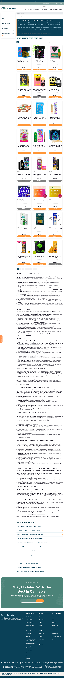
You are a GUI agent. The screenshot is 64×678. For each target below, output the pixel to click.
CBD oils (57, 300)
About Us (28, 636)
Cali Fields (19, 60)
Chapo (34, 171)
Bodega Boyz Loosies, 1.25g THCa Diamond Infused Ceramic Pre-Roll (24, 257)
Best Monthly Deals (34, 9)
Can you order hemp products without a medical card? (30, 559)
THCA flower (55, 289)
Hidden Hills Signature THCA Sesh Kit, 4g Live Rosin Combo (39, 146)
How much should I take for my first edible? (27, 555)
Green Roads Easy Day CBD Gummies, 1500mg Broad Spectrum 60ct (55, 201)
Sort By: (49, 42)
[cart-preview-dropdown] (59, 6)
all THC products (49, 285)
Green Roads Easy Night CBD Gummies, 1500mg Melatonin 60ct (39, 201)
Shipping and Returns (30, 643)
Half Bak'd (50, 88)
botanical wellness (27, 362)
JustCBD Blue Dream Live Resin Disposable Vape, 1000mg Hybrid (55, 174)
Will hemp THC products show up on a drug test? (29, 546)
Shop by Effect (5, 30)
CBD (3, 18)
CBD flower (43, 324)
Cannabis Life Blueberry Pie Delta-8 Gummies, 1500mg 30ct (24, 201)
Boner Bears (19, 143)
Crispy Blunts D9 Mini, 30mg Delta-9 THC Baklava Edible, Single (24, 118)
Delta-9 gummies (34, 501)
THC (3, 16)
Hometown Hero (42, 616)
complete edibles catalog (50, 319)
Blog (27, 655)
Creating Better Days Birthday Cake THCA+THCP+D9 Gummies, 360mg (39, 62)
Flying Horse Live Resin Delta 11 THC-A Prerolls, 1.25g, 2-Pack (55, 118)
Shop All (26, 9)
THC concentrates (48, 329)
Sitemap (28, 658)
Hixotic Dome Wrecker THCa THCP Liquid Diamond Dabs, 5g (55, 146)
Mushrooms (5, 21)
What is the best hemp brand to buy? (26, 551)
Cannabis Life (20, 199)
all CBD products (51, 300)
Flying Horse (41, 639)
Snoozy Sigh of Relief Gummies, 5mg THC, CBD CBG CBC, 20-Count (40, 118)
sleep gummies (56, 304)
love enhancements (30, 358)
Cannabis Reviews (30, 625)
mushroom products (32, 514)
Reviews (60, 9)
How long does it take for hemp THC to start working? (30, 538)
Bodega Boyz (20, 255)
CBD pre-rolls (50, 327)
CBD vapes (42, 322)
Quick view (24, 58)
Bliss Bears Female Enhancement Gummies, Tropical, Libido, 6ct (24, 146)
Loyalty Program (53, 9)
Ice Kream (35, 88)
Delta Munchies (42, 630)
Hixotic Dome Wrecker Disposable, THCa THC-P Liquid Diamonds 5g (24, 174)
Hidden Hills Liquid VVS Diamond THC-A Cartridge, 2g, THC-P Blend (55, 62)
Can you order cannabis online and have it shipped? (29, 526)
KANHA (34, 255)
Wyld (40, 628)
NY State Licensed (59, 3)
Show (1, 339)
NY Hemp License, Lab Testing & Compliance (31, 640)
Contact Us (28, 633)
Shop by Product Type (7, 33)
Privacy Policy (29, 650)
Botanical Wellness (6, 23)
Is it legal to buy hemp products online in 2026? (28, 530)
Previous (1, 1)
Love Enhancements (7, 26)
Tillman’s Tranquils (42, 641)
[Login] (62, 6)
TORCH (40, 622)
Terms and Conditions (30, 652)
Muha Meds (19, 88)
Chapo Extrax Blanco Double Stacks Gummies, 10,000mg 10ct (39, 174)
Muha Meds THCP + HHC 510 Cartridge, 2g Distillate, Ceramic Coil (24, 90)
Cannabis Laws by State (31, 630)
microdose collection (49, 365)
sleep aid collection (42, 348)
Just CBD (50, 171)
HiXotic (49, 143)
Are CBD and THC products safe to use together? (29, 563)
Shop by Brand (44, 9)
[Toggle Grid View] (17, 42)
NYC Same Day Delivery (31, 628)
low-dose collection (46, 353)
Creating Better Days (37, 60)
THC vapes (36, 322)
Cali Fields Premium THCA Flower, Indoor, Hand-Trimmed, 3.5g (24, 62)
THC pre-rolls (43, 327)
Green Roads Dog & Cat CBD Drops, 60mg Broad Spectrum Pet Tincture (55, 229)
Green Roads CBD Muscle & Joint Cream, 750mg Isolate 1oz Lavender (24, 229)
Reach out (29, 516)
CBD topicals (28, 335)
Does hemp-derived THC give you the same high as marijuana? (32, 542)
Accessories (5, 28)
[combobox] (49, 6)
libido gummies (39, 358)
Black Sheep (50, 255)
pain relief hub (40, 351)
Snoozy (40, 625)
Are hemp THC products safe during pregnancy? (29, 567)
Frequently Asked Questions (30, 646)
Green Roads (35, 199)
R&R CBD (34, 227)
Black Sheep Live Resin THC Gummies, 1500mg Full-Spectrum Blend (55, 257)
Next (63, 1)
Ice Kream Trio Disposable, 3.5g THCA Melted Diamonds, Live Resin (39, 90)
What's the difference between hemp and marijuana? (30, 534)
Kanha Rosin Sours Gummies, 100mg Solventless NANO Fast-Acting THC (39, 257)
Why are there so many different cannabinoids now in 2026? (31, 571)
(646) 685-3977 (48, 3)
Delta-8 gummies (51, 292)
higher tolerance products (40, 298)
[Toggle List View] (20, 42)
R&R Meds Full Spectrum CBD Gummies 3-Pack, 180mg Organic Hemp (39, 229)
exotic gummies (29, 298)
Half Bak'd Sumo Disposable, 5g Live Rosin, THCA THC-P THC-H (55, 90)
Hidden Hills (50, 60)
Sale (3, 35)
